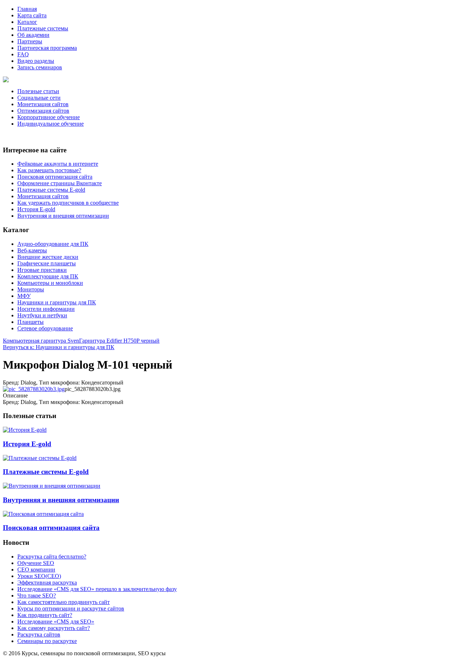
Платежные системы (42, 28)
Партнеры (29, 41)
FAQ (23, 54)
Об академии (33, 35)
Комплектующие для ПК (47, 276)
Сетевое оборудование (45, 328)
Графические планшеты (46, 263)
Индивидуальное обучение (50, 124)
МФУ (24, 296)
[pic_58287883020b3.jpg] (34, 389)
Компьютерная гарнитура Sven (41, 341)
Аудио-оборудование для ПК (52, 244)
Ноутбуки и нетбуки (42, 315)
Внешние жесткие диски (47, 257)
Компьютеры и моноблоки (50, 283)
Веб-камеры (32, 250)
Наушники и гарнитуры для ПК (56, 302)
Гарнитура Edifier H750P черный (119, 341)
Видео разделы (35, 61)
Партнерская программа (47, 48)
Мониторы (30, 289)
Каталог (27, 22)
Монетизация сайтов (43, 104)
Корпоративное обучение (48, 117)
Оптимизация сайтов (43, 111)
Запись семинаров (39, 67)
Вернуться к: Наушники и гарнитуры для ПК (58, 347)
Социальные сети (39, 98)
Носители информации (46, 309)
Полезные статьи (38, 91)
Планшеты (30, 322)
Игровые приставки (42, 270)
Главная (27, 9)
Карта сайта (32, 15)
